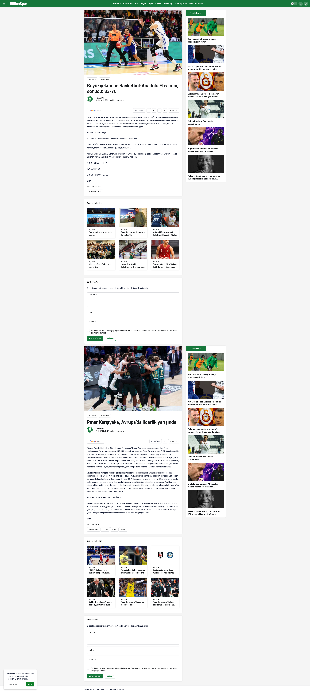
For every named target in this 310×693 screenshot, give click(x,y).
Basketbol (127, 3)
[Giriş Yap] (306, 4)
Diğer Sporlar (181, 3)
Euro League (140, 3)
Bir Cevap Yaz (93, 282)
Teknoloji (168, 3)
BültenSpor (18, 3)
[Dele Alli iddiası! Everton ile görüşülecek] (206, 112)
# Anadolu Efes (95, 192)
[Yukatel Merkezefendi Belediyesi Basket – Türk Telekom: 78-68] (165, 223)
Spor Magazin (155, 3)
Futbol (116, 3)
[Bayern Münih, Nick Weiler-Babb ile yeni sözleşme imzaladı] (165, 255)
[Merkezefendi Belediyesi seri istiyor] (101, 255)
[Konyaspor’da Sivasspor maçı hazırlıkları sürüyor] (206, 30)
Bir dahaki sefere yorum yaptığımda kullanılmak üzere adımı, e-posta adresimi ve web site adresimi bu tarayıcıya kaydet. (134, 331)
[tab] (216, 13)
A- (165, 111)
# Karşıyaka (93, 529)
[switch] (294, 3)
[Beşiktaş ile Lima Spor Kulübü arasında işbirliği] (165, 561)
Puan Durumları (196, 3)
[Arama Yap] (300, 4)
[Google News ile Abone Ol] (95, 110)
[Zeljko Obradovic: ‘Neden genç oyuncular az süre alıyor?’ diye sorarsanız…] (101, 593)
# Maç (114, 529)
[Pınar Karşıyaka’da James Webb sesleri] (133, 593)
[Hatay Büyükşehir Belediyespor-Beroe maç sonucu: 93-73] (133, 255)
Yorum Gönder (95, 338)
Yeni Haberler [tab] (195, 13)
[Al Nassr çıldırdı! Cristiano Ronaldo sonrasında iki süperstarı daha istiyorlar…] (206, 58)
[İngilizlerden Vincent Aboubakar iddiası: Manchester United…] (206, 140)
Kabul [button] (30, 684)
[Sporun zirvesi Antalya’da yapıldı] (101, 223)
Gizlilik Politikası (12, 684)
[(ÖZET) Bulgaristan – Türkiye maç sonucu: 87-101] (101, 561)
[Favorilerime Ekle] (149, 110)
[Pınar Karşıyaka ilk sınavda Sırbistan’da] (133, 223)
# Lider (105, 529)
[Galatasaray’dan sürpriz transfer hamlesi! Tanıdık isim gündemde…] (206, 85)
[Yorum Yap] (154, 110)
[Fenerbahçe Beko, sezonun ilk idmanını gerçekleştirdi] (133, 561)
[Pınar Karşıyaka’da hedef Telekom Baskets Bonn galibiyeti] (165, 593)
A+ (159, 111)
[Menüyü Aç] (4, 4)
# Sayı (123, 529)
